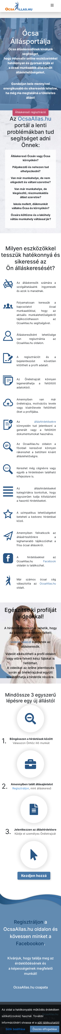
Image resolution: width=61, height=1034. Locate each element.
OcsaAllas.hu (34, 118)
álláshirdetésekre (45, 421)
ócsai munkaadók (24, 67)
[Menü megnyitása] (52, 5)
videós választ (21, 642)
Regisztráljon (20, 788)
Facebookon (30, 943)
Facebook (49, 561)
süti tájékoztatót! (48, 1022)
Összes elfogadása (45, 1029)
